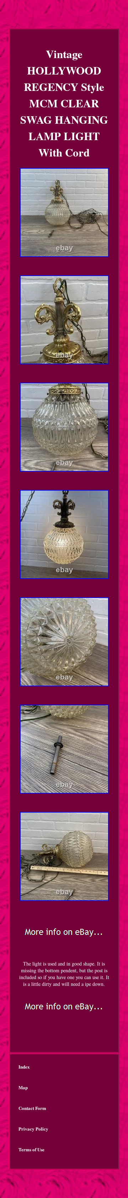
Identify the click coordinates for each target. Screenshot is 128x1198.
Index (24, 1066)
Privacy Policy (33, 1128)
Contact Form (32, 1108)
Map (23, 1087)
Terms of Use (31, 1149)
